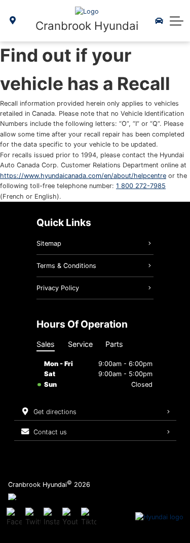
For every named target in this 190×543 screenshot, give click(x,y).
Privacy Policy (57, 288)
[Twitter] (33, 517)
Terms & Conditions (66, 265)
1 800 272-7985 (141, 186)
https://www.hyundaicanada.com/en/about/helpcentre (83, 175)
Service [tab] (80, 344)
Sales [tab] (45, 344)
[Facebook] (14, 517)
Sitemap (48, 243)
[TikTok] (88, 517)
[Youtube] (70, 517)
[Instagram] (51, 517)
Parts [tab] (114, 344)
